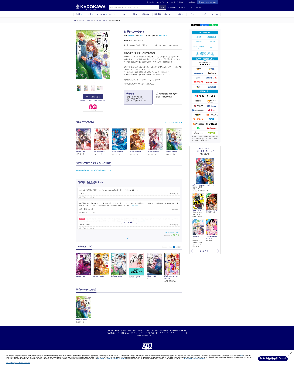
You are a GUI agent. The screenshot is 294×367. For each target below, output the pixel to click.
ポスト (197, 25)
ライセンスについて (144, 330)
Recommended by (167, 247)
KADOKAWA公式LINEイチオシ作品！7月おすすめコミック (94, 170)
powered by (167, 235)
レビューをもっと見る (172, 232)
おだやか (131, 36)
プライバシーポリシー (138, 333)
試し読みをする (94, 97)
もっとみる (204, 251)
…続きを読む (134, 205)
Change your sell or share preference (193, 358)
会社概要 (110, 330)
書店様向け (155, 330)
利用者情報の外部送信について (147, 335)
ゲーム (192, 14)
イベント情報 (196, 7)
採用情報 (123, 330)
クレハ (141, 36)
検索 (162, 7)
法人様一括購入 (165, 330)
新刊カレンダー (184, 7)
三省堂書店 (211, 42)
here (241, 355)
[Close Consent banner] (290, 353)
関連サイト (182, 2)
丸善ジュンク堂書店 (198, 47)
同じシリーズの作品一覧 (172, 122)
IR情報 (117, 330)
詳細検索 (173, 7)
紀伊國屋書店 (212, 37)
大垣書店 (198, 37)
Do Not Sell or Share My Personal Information (171, 333)
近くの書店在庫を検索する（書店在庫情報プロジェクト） (205, 54)
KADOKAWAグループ (178, 330)
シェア (206, 25)
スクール (215, 14)
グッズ (203, 14)
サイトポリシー (151, 333)
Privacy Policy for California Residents (18, 363)
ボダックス (163, 36)
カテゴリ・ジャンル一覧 (156, 2)
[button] (111, 88)
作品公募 (192, 2)
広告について (132, 330)
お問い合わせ (125, 333)
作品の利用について (113, 333)
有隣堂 (212, 47)
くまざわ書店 (198, 42)
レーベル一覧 (171, 2)
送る (214, 25)
